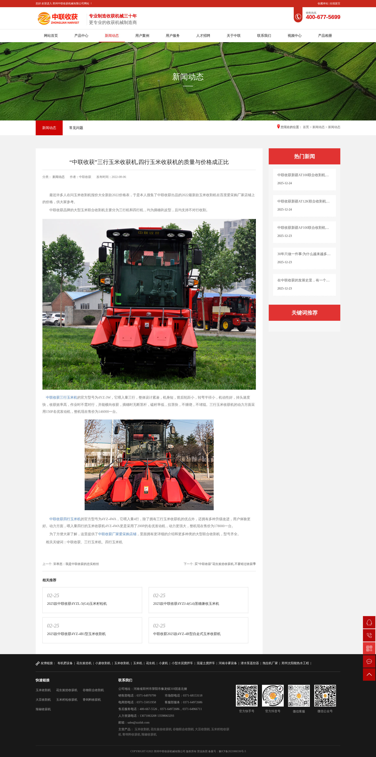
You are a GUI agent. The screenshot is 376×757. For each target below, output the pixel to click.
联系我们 (264, 35)
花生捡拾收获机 (66, 690)
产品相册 (325, 35)
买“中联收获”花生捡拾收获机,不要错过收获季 (225, 564)
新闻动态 (112, 35)
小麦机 (163, 663)
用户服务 (173, 35)
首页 (306, 127)
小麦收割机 (103, 663)
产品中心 (81, 35)
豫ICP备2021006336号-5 (232, 751)
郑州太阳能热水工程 (295, 663)
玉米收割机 (121, 663)
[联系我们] (369, 661)
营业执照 (202, 751)
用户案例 (142, 35)
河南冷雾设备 (228, 663)
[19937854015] (369, 635)
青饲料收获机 (92, 699)
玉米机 (137, 663)
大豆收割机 (43, 699)
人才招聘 (203, 35)
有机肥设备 (65, 663)
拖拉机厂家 (270, 663)
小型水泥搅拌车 (182, 663)
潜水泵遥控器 (250, 663)
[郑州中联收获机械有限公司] (60, 17)
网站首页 (51, 35)
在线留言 (335, 3)
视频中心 (295, 35)
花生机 (150, 663)
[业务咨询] (369, 622)
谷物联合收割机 (93, 690)
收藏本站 (323, 3)
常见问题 (76, 128)
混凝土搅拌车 (206, 663)
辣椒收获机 (43, 709)
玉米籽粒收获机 (66, 699)
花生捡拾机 (84, 663)
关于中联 (234, 35)
